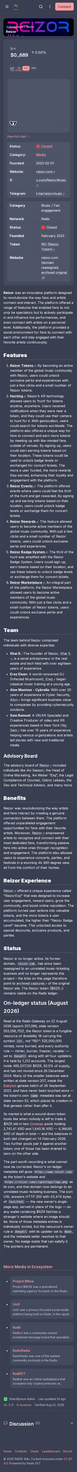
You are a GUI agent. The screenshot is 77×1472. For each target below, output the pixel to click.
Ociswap (36, 1124)
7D (19, 68)
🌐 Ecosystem (14, 26)
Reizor (44, 765)
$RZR (55, 988)
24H (12, 68)
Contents (21, 1451)
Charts (34, 1451)
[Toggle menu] (7, 6)
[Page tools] (50, 6)
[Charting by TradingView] (13, 123)
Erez (49, 679)
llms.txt (67, 1451)
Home (7, 1451)
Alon (13, 700)
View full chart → (18, 136)
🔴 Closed (44, 146)
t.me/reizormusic (49, 193)
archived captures (30, 983)
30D (26, 68)
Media (41, 155)
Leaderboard (51, 1451)
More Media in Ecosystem (27, 1266)
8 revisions (24, 1405)
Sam (13, 730)
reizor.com (44, 172)
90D (33, 68)
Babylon (9, 1086)
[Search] (41, 6)
